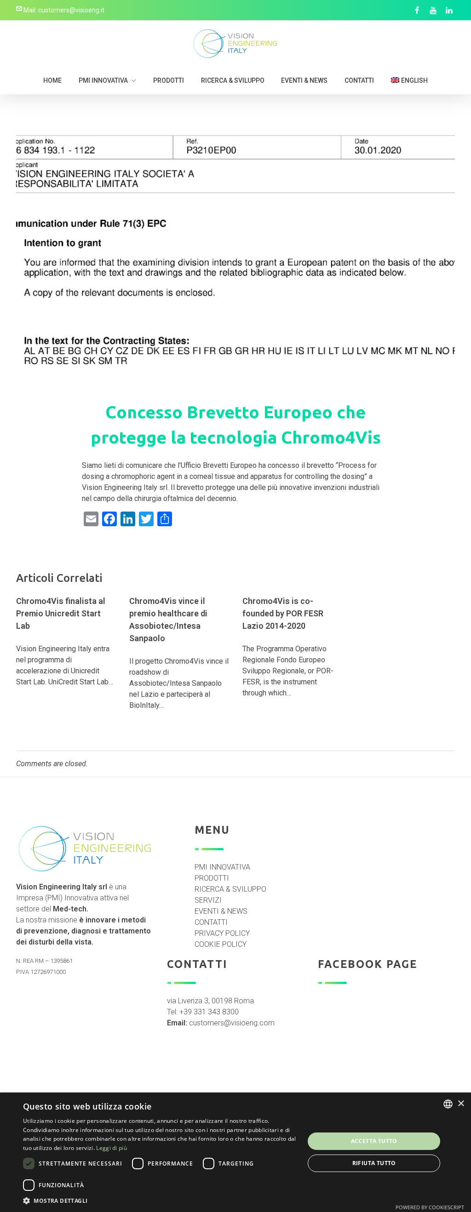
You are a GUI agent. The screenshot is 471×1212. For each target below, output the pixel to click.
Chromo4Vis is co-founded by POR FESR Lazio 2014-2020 (282, 613)
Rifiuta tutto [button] (374, 1163)
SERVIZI (208, 900)
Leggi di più (111, 1148)
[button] (159, 1200)
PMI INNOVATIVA (222, 867)
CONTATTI (211, 922)
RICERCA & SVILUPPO (230, 889)
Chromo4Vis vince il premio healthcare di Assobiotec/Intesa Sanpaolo (168, 619)
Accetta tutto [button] (374, 1141)
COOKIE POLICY (221, 944)
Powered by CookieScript (430, 1207)
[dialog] (235, 1152)
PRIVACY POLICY (222, 933)
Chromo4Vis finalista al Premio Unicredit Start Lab (60, 613)
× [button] (460, 1103)
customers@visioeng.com (232, 1023)
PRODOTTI (212, 878)
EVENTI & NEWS (221, 911)
